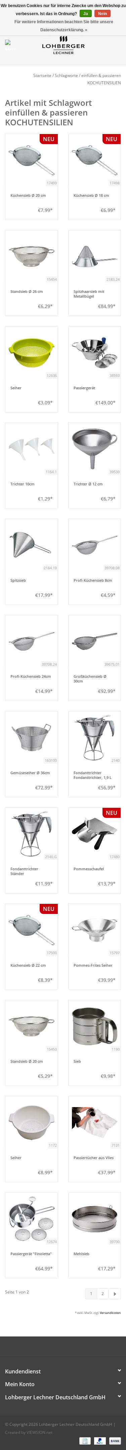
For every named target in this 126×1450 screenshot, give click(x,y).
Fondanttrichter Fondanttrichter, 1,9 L (93, 775)
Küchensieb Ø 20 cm (28, 195)
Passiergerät (84, 388)
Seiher (16, 388)
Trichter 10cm (22, 484)
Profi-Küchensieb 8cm (93, 580)
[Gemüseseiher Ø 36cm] (31, 737)
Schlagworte (66, 75)
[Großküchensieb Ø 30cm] (95, 641)
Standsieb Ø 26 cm (26, 291)
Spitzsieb (18, 580)
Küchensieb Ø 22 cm (28, 965)
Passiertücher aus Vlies (94, 1157)
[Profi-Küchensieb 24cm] (31, 641)
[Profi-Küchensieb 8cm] (95, 545)
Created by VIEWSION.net (28, 1432)
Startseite (42, 75)
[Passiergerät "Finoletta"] (31, 1219)
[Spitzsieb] (31, 545)
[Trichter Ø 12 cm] (95, 449)
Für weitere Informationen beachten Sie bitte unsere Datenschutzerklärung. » (63, 25)
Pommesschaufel (89, 869)
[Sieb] (95, 1026)
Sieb (77, 1061)
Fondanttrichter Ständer (24, 871)
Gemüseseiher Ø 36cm (30, 773)
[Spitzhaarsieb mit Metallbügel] (95, 256)
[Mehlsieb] (95, 1219)
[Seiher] (31, 352)
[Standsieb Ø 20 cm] (31, 1026)
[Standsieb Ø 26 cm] (31, 256)
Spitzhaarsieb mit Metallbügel (89, 294)
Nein (102, 13)
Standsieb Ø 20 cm (26, 1061)
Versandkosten (110, 1313)
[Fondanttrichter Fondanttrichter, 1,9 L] (95, 737)
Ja (85, 13)
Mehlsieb (81, 1253)
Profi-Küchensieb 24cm (30, 676)
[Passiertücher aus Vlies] (95, 1122)
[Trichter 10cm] (31, 449)
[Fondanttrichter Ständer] (31, 834)
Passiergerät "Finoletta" (31, 1253)
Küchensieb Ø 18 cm (91, 195)
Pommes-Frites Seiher (93, 965)
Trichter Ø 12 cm (88, 484)
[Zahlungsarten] (84, 1441)
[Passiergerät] (95, 352)
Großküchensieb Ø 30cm (90, 679)
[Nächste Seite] (115, 1294)
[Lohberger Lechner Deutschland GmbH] (73, 44)
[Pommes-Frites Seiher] (95, 930)
